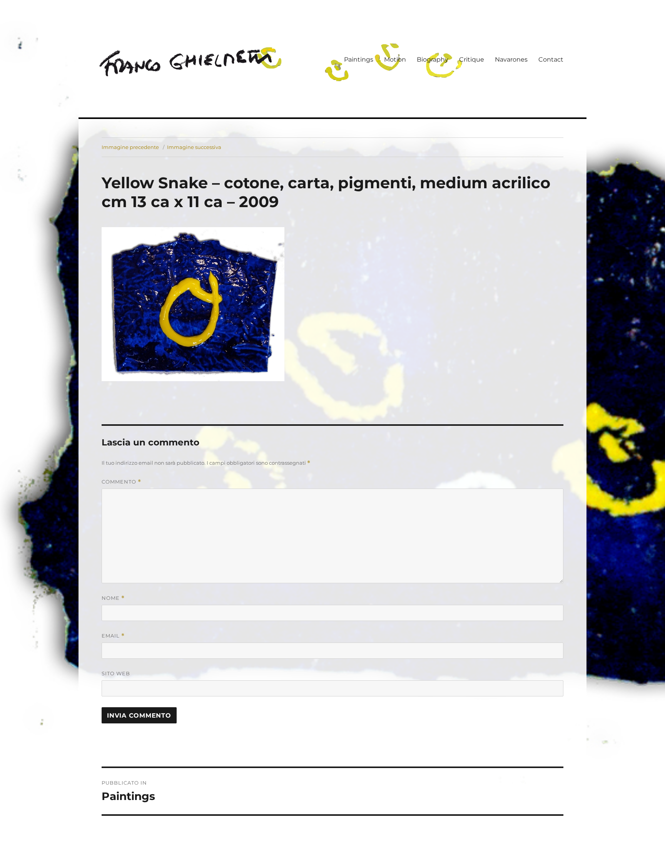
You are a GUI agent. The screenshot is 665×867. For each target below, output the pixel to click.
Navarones (511, 59)
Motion (395, 59)
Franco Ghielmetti (188, 63)
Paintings (358, 59)
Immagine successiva (194, 147)
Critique (471, 59)
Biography (432, 59)
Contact (550, 59)
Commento (121, 482)
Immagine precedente (130, 147)
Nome (113, 598)
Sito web (116, 673)
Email (113, 636)
